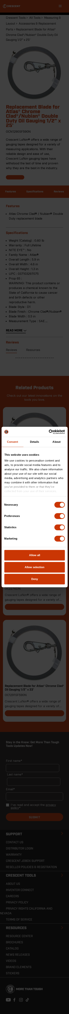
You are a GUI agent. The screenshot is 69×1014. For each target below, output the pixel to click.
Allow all (34, 555)
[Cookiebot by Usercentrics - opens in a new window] (49, 431)
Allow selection (34, 567)
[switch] (59, 516)
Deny (34, 579)
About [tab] (56, 441)
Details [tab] (34, 441)
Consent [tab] (12, 441)
